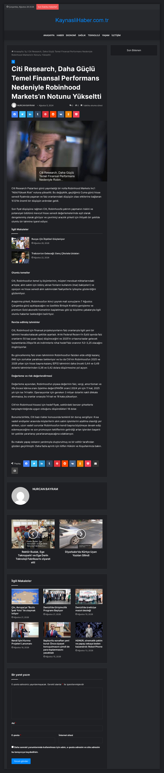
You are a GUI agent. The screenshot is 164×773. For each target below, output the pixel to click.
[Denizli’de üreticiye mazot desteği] (89, 596)
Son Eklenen (134, 50)
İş (26, 51)
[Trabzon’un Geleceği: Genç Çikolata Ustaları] (20, 257)
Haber (60, 35)
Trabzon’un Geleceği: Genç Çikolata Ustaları (55, 253)
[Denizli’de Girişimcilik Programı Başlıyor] (57, 596)
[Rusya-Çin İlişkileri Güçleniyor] (20, 243)
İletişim (116, 35)
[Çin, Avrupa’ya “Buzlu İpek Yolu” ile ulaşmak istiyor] (25, 596)
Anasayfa (48, 35)
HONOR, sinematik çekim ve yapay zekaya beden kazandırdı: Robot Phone (88, 643)
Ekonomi (71, 35)
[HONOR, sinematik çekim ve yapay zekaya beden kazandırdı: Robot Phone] (89, 630)
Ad (14, 723)
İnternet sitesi (66, 735)
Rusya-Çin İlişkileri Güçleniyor (48, 239)
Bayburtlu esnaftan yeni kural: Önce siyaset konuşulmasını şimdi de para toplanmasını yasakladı (56, 646)
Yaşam (105, 35)
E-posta (16, 735)
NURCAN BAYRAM (26, 105)
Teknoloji (94, 35)
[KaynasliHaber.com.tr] (82, 20)
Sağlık (82, 35)
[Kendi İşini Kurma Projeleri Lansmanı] (25, 630)
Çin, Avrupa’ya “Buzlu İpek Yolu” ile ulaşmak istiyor (23, 610)
